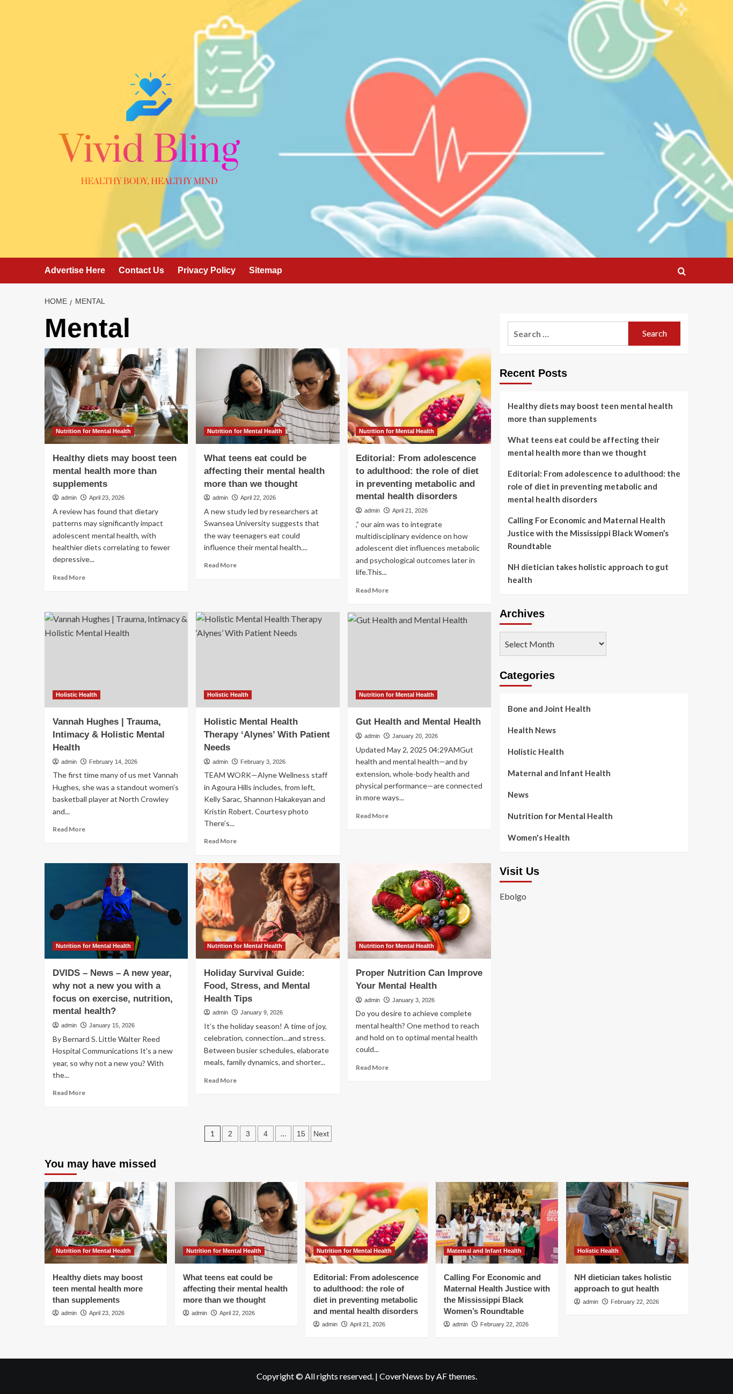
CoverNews (401, 1376)
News (518, 794)
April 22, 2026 (258, 497)
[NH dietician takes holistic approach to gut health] (627, 1223)
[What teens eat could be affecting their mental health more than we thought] (267, 396)
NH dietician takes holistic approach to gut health (588, 573)
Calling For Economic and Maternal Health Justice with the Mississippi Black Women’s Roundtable (588, 533)
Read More (69, 577)
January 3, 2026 (413, 1000)
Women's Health (539, 837)
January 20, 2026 (415, 736)
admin (69, 497)
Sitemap (265, 270)
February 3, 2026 (262, 761)
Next (321, 1133)
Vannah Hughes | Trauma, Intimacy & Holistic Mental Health (109, 735)
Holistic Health (76, 694)
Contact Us (141, 270)
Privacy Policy (207, 270)
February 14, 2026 (113, 761)
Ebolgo (513, 896)
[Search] (681, 271)
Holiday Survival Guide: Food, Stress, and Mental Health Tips (257, 986)
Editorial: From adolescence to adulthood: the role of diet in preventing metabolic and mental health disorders (594, 486)
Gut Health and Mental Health (418, 722)
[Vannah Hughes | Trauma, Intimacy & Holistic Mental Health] (116, 659)
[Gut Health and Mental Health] (419, 659)
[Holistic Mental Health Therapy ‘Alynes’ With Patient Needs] (267, 659)
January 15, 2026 (112, 1025)
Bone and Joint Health (549, 708)
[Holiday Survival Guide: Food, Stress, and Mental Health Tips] (267, 911)
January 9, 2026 (261, 1012)
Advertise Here (75, 270)
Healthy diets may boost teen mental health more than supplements (115, 471)
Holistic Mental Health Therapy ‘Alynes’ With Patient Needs (267, 735)
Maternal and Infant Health (559, 773)
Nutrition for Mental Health (93, 431)
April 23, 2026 (106, 497)
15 (301, 1133)
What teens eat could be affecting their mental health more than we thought (264, 471)
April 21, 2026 (410, 510)
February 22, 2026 (504, 1324)
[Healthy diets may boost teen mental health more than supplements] (116, 396)
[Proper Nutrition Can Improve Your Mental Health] (419, 911)
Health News (532, 730)
